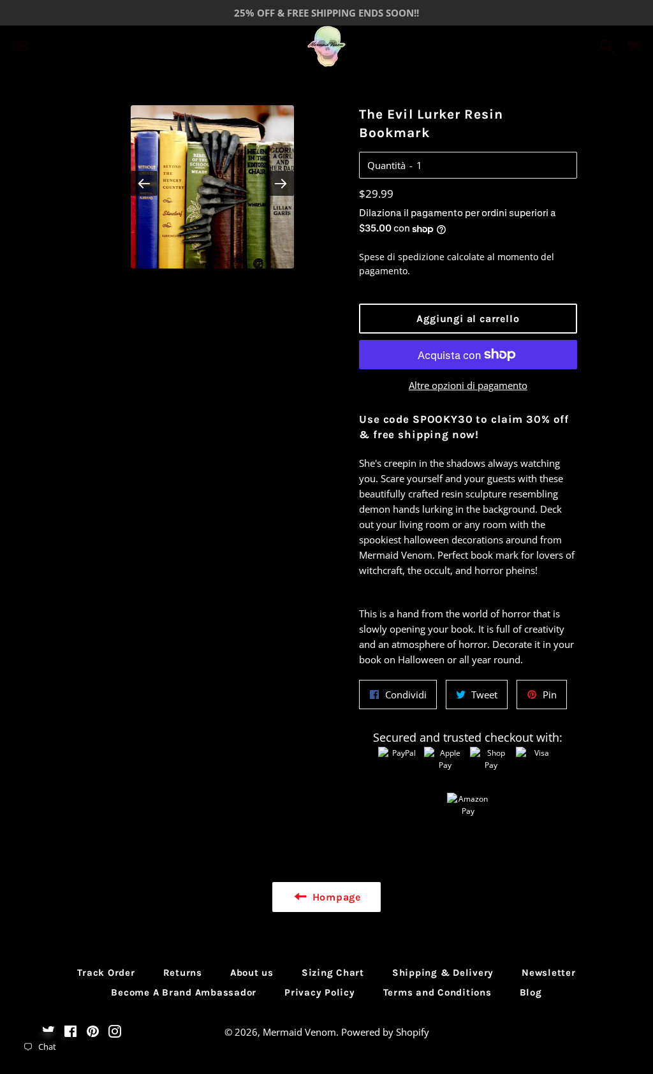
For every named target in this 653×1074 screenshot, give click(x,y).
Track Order (106, 972)
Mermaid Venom (299, 1032)
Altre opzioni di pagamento (468, 385)
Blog (531, 992)
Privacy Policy (319, 992)
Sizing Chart (333, 972)
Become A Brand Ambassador (183, 992)
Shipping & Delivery (443, 972)
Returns (182, 972)
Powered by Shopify (385, 1032)
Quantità (386, 165)
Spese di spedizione (401, 257)
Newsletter (549, 972)
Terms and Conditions (437, 992)
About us (252, 972)
